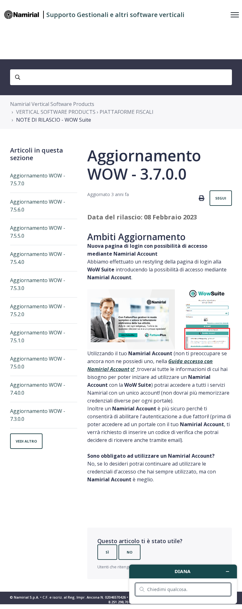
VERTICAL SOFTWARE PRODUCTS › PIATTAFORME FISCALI (84, 111)
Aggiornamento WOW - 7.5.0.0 (37, 362)
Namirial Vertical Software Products (52, 104)
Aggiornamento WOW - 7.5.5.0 (37, 231)
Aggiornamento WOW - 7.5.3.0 (37, 284)
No (129, 552)
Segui (220, 198)
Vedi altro (26, 441)
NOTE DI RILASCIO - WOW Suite (53, 119)
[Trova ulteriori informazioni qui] (183, 584)
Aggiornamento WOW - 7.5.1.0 (37, 336)
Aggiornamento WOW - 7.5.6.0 (37, 205)
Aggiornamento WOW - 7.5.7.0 (37, 179)
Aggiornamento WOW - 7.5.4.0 (37, 258)
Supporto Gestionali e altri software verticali (115, 15)
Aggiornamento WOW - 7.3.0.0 (37, 415)
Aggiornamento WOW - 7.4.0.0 (37, 388)
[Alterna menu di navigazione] (234, 14)
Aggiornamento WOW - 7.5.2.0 (37, 310)
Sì (107, 552)
